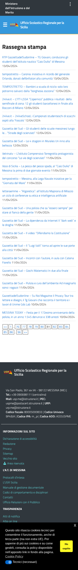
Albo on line (10, 521)
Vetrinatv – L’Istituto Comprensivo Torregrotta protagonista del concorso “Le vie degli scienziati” (37, 155)
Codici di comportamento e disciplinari (25, 492)
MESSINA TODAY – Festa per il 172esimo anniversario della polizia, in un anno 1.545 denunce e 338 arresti (38, 314)
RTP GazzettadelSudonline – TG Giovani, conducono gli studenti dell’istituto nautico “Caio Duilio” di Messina (35, 59)
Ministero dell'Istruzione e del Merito (17, 8)
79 (36, 326)
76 (17, 326)
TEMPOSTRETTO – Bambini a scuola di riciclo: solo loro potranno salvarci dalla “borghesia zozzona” (35, 88)
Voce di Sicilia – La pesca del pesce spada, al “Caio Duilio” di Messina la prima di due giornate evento (37, 168)
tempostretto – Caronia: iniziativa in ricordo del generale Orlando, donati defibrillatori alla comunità (36, 76)
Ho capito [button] (66, 546)
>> (25, 332)
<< (5, 326)
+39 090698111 (21, 394)
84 (67, 326)
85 (5, 332)
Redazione (9, 444)
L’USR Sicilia (10, 482)
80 (42, 326)
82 (54, 326)
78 (30, 326)
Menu (5, 25)
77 (23, 326)
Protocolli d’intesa (13, 477)
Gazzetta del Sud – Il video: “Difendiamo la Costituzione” (36, 233)
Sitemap (8, 453)
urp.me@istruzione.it (18, 407)
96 (19, 332)
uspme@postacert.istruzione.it (24, 403)
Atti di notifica (11, 516)
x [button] (75, 525)
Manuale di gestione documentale (23, 487)
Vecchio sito (10, 458)
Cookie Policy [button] (14, 556)
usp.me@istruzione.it (25, 399)
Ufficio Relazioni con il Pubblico (21, 502)
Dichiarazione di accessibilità (20, 438)
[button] (8, 562)
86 (11, 332)
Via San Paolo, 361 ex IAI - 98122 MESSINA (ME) (35, 390)
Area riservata (15, 463)
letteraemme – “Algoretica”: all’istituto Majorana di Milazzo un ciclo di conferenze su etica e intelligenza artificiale (37, 193)
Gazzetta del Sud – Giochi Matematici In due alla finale (35, 270)
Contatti (8, 497)
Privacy (7, 448)
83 (60, 326)
